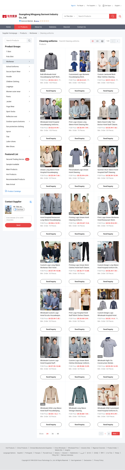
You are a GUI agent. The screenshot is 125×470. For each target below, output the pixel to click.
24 (47, 434)
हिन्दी (102, 453)
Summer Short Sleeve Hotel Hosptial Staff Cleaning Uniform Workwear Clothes (108, 172)
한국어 (89, 453)
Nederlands (74, 453)
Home (8, 27)
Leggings (9, 86)
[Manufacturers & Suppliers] (18, 5)
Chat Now (20, 209)
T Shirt (8, 51)
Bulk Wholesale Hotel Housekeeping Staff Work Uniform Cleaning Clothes (49, 77)
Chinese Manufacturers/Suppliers (41, 448)
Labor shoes (11, 141)
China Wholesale (60, 448)
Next (114, 433)
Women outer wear (13, 91)
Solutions (52, 27)
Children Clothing (12, 81)
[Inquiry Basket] (100, 5)
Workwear (10, 61)
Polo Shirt (10, 56)
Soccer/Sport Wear (13, 71)
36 (53, 433)
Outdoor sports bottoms (15, 121)
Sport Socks (10, 111)
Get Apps (107, 5)
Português (28, 453)
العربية (82, 453)
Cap (7, 136)
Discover (66, 27)
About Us (38, 27)
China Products (22, 448)
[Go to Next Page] (117, 41)
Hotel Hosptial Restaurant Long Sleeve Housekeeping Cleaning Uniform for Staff (50, 220)
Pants (8, 96)
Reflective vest (11, 116)
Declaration (88, 460)
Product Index (112, 448)
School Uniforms (12, 66)
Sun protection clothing (15, 126)
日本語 (96, 453)
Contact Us (81, 27)
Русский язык (47, 453)
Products (24, 27)
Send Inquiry (51, 91)
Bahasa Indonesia (67, 455)
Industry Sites (85, 448)
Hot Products (10, 448)
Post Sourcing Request (120, 16)
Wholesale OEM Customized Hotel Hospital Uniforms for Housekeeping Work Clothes (108, 410)
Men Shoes (10, 146)
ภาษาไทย (109, 453)
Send (18, 225)
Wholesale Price (73, 448)
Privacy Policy (98, 460)
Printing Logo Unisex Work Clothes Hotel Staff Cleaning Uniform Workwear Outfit (79, 267)
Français (37, 453)
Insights (67, 450)
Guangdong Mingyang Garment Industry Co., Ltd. (38, 16)
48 (58, 433)
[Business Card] (31, 201)
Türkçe (117, 453)
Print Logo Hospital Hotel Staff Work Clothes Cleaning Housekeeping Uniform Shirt (79, 315)
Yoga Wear (10, 106)
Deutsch (65, 453)
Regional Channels (99, 448)
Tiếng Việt (55, 455)
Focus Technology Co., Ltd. (47, 460)
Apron (8, 131)
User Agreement (76, 460)
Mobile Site (58, 450)
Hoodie (9, 76)
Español (20, 453)
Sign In (73, 5)
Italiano (57, 453)
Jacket (8, 101)
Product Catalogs (14, 191)
